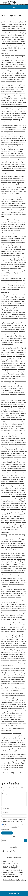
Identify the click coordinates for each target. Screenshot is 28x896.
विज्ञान (8, 18)
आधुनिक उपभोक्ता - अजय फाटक (10, 863)
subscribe (14, 827)
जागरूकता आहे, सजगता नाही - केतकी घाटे (12, 870)
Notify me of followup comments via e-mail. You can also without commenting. (13, 827)
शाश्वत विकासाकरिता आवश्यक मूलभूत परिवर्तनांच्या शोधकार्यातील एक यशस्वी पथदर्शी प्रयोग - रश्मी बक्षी (14, 880)
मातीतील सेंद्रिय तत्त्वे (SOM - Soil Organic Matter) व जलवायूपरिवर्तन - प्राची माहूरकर (13, 873)
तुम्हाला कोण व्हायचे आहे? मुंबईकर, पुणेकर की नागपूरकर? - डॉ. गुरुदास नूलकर (13, 867)
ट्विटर (13, 851)
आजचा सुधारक (12, 893)
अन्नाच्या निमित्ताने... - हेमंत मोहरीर (10, 877)
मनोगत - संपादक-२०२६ (8, 861)
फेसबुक (6, 851)
